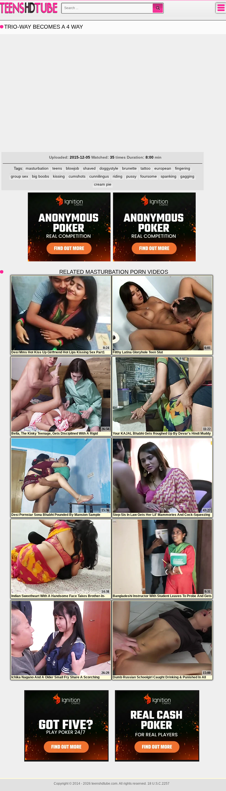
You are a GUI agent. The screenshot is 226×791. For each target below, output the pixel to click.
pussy (131, 176)
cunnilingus (99, 176)
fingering (182, 168)
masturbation (37, 168)
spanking (168, 176)
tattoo (145, 168)
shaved (89, 168)
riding (117, 176)
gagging (187, 176)
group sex (19, 176)
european (162, 168)
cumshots (77, 176)
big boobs (40, 176)
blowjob (72, 168)
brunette (129, 168)
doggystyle (108, 168)
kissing (59, 176)
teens (57, 168)
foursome (148, 176)
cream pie (102, 184)
